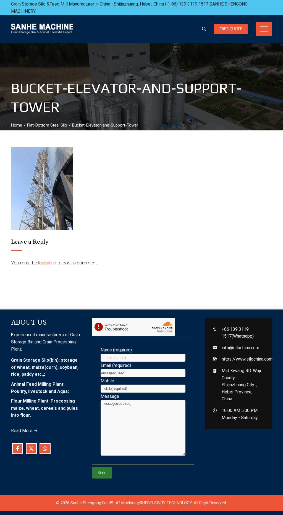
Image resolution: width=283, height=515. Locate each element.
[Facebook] (17, 448)
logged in (47, 263)
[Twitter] (31, 448)
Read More (21, 430)
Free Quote (230, 29)
